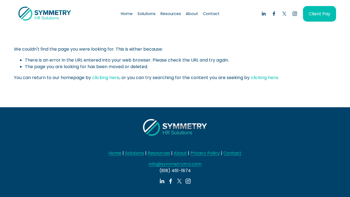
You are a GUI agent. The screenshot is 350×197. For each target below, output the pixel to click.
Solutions (134, 153)
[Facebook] (274, 13)
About (180, 153)
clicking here (105, 77)
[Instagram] (295, 13)
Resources (159, 153)
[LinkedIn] (263, 13)
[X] (284, 13)
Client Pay (319, 14)
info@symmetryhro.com (175, 164)
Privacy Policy (205, 153)
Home (127, 13)
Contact (211, 13)
